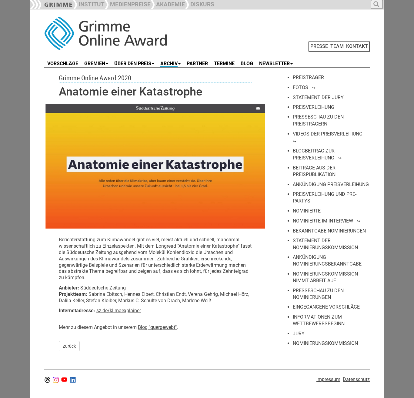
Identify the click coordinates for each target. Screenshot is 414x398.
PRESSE (319, 46)
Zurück (69, 346)
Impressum (328, 379)
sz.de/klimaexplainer (118, 310)
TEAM (337, 46)
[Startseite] (112, 33)
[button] (128, 4)
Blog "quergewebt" (157, 327)
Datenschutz (356, 379)
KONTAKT (357, 46)
